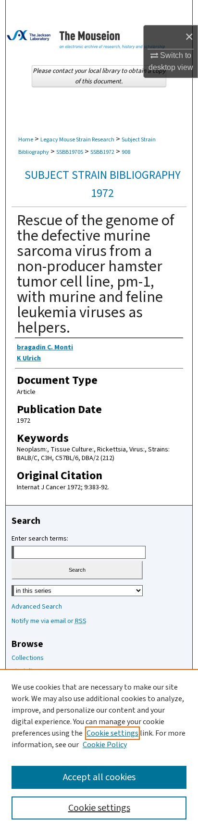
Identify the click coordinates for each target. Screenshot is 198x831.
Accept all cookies (99, 777)
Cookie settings (112, 733)
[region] (99, 750)
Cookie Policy (105, 744)
